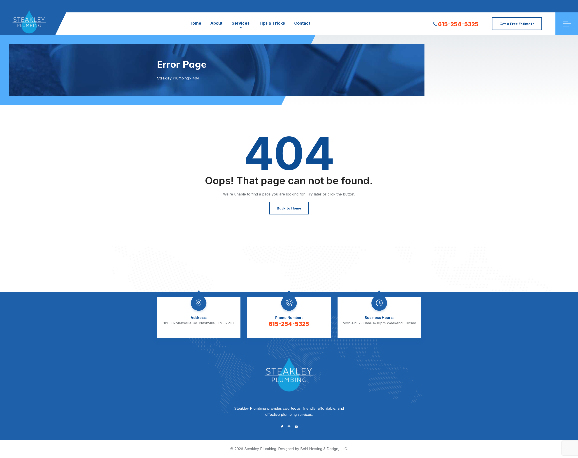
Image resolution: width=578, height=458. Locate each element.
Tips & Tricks (272, 23)
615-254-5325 (458, 24)
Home (195, 23)
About (216, 23)
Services (240, 23)
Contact (302, 23)
